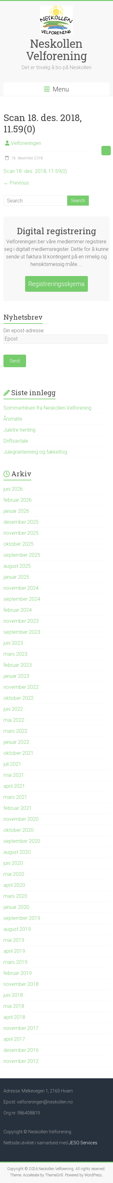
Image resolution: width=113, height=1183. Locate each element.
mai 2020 (13, 874)
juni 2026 (13, 489)
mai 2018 (13, 1006)
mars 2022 (15, 731)
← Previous (16, 183)
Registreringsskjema (56, 284)
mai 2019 (13, 940)
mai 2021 (13, 775)
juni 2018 (13, 995)
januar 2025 (16, 577)
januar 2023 (16, 676)
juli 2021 (12, 764)
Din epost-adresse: (24, 331)
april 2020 (14, 885)
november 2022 (21, 687)
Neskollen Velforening (56, 49)
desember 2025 (21, 522)
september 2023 (21, 632)
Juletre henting (19, 430)
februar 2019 (17, 973)
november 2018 (21, 984)
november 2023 (21, 621)
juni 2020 (13, 863)
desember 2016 (21, 1050)
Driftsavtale (15, 441)
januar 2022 (16, 742)
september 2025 (21, 555)
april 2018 (14, 1017)
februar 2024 (17, 610)
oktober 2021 (18, 753)
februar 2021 (17, 808)
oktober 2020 (18, 830)
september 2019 (21, 918)
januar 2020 (16, 907)
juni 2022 (13, 709)
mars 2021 (15, 797)
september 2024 (21, 599)
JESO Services (83, 1142)
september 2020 (21, 841)
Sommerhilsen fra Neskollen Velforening (47, 408)
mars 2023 (15, 654)
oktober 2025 (18, 544)
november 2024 (21, 588)
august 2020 (17, 852)
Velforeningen (26, 143)
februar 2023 (17, 665)
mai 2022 (13, 720)
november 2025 (21, 533)
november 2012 (21, 1061)
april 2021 (14, 786)
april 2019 (14, 951)
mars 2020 (15, 896)
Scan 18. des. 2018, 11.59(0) (35, 171)
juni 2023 (13, 643)
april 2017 (14, 1039)
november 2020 (21, 819)
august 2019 (17, 929)
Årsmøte (12, 419)
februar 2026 (17, 500)
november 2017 (21, 1028)
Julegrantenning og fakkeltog (35, 452)
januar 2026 (16, 511)
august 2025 (17, 566)
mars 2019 (15, 962)
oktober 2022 (18, 698)
